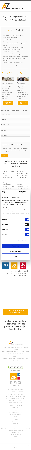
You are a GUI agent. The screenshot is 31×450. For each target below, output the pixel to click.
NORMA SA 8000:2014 (15, 404)
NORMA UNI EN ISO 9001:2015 (15, 389)
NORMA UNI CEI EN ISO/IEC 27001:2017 (15, 397)
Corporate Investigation (15, 413)
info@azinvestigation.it (15, 363)
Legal (15, 436)
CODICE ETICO (15, 408)
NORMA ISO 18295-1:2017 (16, 406)
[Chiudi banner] (28, 192)
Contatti (15, 423)
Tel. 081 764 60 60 (21, 275)
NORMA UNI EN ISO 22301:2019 (15, 400)
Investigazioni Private (15, 414)
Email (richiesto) (5, 125)
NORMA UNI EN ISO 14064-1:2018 (15, 393)
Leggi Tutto (8, 102)
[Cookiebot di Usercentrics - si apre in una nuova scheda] (19, 192)
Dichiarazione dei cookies (15, 434)
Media (15, 416)
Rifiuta (15, 256)
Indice (15, 438)
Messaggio (4, 136)
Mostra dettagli (22, 241)
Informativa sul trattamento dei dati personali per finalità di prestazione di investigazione (15, 430)
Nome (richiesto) (5, 114)
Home (15, 411)
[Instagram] (16, 384)
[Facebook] (11, 384)
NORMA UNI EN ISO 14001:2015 (15, 391)
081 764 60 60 (19, 30)
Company (15, 420)
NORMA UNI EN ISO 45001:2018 (15, 395)
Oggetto (3, 130)
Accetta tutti (15, 246)
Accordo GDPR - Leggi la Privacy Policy (11, 144)
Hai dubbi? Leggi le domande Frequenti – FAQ (15, 311)
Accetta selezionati (15, 251)
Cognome (3, 119)
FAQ (16, 425)
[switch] (27, 224)
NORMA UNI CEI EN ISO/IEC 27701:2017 (15, 398)
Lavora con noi (15, 421)
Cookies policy (15, 427)
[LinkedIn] (20, 384)
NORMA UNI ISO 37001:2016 (15, 402)
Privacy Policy (15, 432)
